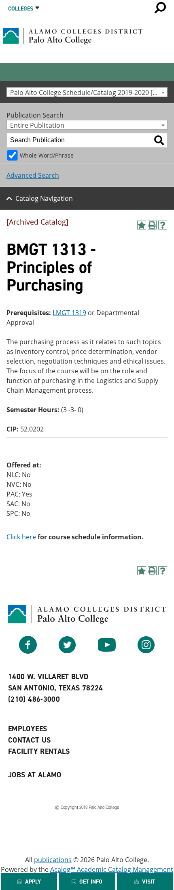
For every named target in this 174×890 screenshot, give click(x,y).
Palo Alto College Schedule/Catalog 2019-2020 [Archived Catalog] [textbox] (88, 92)
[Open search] (160, 7)
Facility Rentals (39, 751)
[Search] (159, 140)
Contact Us (29, 740)
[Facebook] (28, 651)
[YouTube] (107, 651)
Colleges (20, 9)
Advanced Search (32, 175)
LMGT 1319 (69, 312)
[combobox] (87, 92)
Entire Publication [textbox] (37, 125)
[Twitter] (67, 651)
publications (53, 859)
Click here (21, 536)
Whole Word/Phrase (47, 155)
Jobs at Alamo (35, 775)
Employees (27, 729)
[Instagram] (146, 651)
